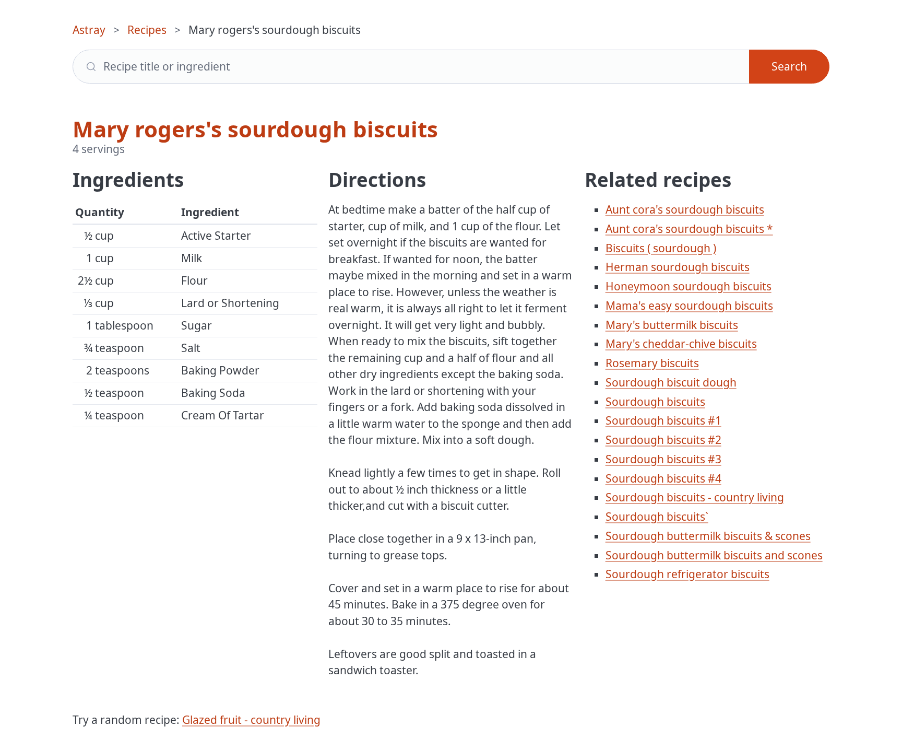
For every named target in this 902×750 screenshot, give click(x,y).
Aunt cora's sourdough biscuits (685, 209)
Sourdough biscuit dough (671, 382)
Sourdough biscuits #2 (663, 439)
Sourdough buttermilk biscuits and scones (714, 555)
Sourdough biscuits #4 (663, 478)
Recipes (147, 29)
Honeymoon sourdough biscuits (689, 286)
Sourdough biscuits (655, 401)
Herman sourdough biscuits (678, 267)
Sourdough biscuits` (657, 516)
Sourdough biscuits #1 (663, 420)
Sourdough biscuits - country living (695, 497)
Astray (89, 29)
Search (789, 66)
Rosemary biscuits (652, 363)
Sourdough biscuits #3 (663, 459)
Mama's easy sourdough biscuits (689, 305)
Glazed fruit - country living (251, 719)
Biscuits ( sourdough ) (661, 248)
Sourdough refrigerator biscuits (687, 574)
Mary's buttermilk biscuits (672, 325)
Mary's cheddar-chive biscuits (681, 343)
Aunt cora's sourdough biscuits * (689, 228)
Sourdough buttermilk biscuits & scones (708, 536)
